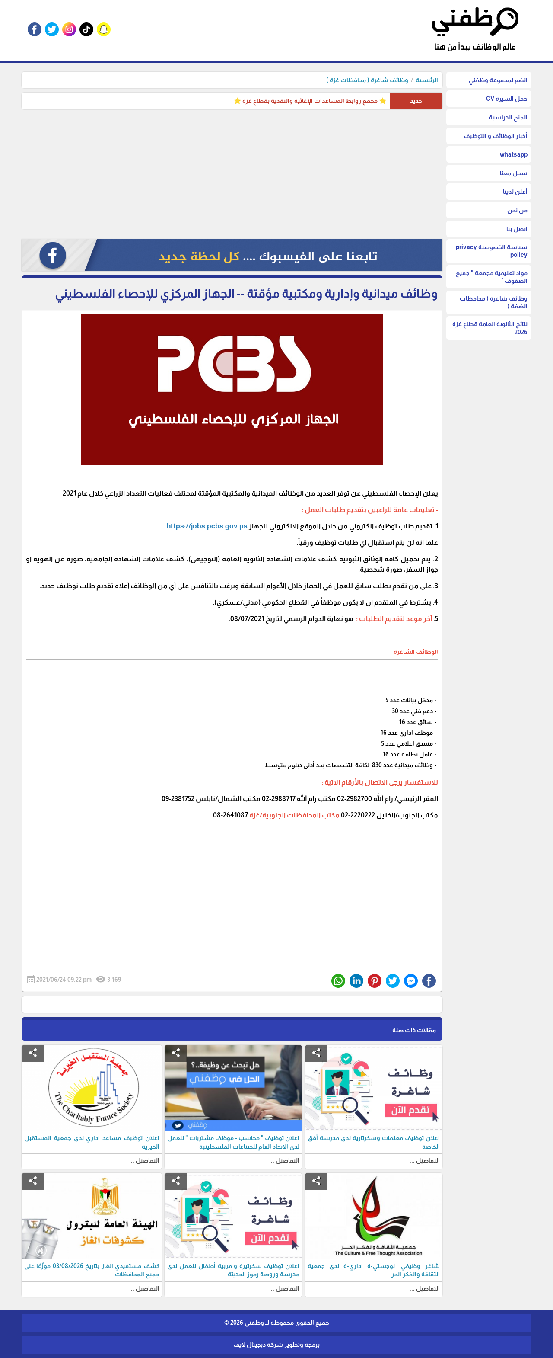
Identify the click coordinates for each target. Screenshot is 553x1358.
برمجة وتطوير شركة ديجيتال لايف (276, 1344)
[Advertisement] (232, 174)
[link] (207, 526)
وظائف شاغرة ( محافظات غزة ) (367, 80)
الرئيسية (427, 80)
